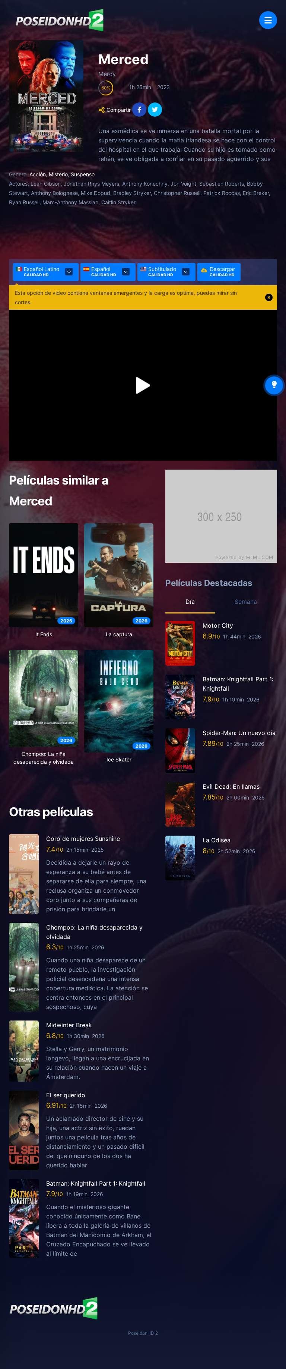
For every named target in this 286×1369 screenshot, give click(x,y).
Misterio (58, 174)
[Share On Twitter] (155, 109)
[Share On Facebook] (139, 109)
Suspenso (83, 174)
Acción (37, 174)
